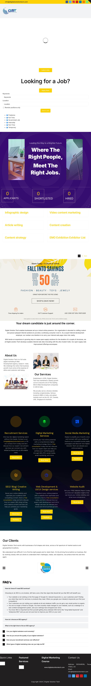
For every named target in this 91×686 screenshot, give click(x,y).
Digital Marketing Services (44, 434)
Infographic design (16, 212)
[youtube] (77, 2)
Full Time (11, 117)
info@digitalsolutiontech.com (14, 441)
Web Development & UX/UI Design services (46, 488)
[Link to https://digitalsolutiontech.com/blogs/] (16, 421)
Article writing (14, 225)
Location (6, 100)
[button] (45, 588)
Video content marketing (65, 212)
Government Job (14, 120)
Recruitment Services (16, 433)
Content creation (60, 225)
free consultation (53, 498)
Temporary (12, 127)
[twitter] (70, 2)
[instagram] (73, 2)
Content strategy (15, 237)
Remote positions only (12, 107)
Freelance (11, 115)
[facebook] (67, 2)
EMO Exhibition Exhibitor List (67, 237)
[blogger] (83, 2)
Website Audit (77, 486)
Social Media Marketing (77, 433)
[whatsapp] (87, 2)
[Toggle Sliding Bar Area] (89, 1)
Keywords (6, 94)
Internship (11, 122)
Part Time (11, 125)
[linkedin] (80, 2)
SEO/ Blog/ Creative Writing (16, 488)
